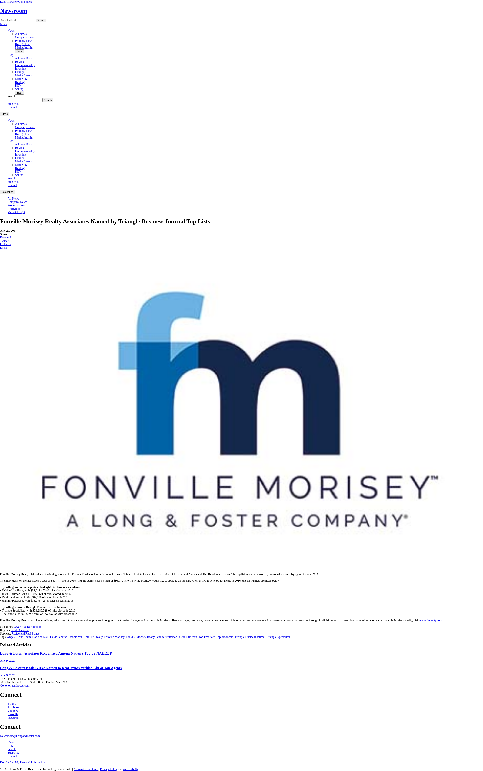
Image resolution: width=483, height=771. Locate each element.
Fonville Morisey (114, 637)
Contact (12, 107)
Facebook (6, 237)
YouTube (13, 710)
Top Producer (206, 637)
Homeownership (25, 65)
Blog (10, 55)
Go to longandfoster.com (14, 685)
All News (21, 34)
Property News (24, 40)
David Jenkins (58, 637)
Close (5, 113)
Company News (25, 37)
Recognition (22, 44)
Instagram (13, 717)
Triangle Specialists (278, 637)
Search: (12, 178)
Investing (20, 68)
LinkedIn (5, 244)
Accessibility (130, 769)
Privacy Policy (108, 769)
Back (19, 51)
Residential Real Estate (25, 633)
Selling (19, 89)
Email (3, 247)
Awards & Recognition (28, 626)
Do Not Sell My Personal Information (22, 762)
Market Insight (23, 47)
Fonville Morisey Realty (140, 637)
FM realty (97, 637)
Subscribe (13, 103)
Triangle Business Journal (250, 637)
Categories (7, 191)
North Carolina (20, 630)
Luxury (19, 72)
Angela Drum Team (19, 637)
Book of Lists (40, 637)
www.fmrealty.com (430, 620)
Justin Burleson (188, 637)
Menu (3, 24)
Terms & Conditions (86, 769)
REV (18, 85)
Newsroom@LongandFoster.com (20, 736)
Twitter (4, 240)
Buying (19, 61)
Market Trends (23, 75)
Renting (20, 82)
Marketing (21, 78)
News (11, 30)
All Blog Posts (23, 58)
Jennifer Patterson (166, 637)
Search (41, 20)
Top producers (224, 637)
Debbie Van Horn (79, 637)
